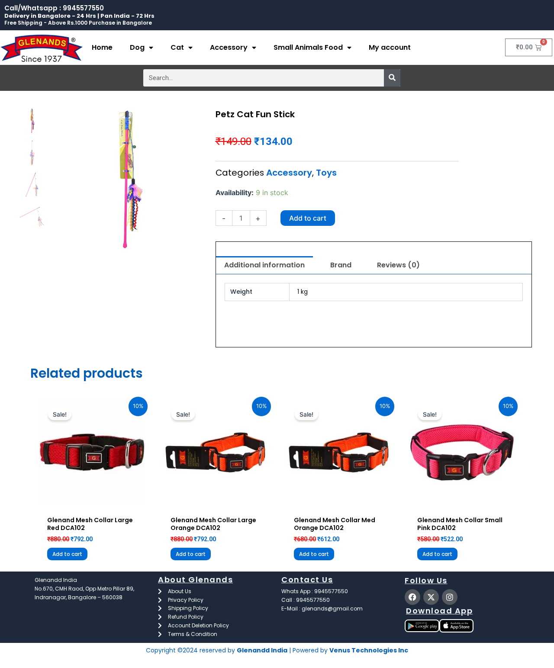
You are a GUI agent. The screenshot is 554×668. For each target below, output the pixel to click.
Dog (137, 47)
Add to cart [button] (67, 554)
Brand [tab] (340, 265)
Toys (326, 173)
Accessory (229, 47)
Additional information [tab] (264, 265)
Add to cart (307, 218)
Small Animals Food (308, 47)
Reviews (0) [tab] (398, 265)
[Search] (392, 78)
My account (390, 47)
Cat (177, 47)
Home (102, 47)
